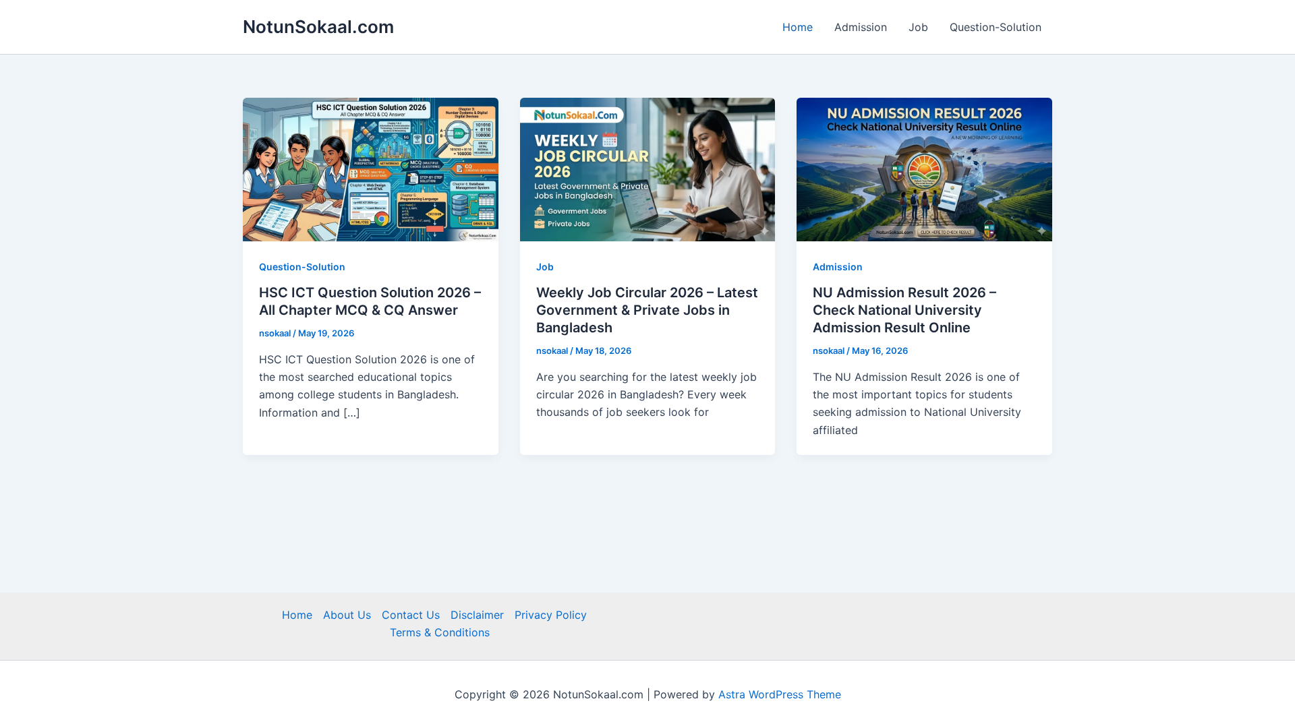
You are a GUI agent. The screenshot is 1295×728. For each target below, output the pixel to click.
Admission (860, 27)
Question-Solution (995, 27)
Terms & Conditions (440, 632)
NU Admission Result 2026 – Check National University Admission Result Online (904, 310)
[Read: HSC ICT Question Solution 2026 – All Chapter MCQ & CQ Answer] (370, 168)
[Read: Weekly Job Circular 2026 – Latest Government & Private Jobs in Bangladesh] (648, 168)
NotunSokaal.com (318, 26)
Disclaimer (477, 614)
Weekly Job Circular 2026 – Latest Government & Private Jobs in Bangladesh (647, 310)
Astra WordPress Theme (779, 694)
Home (797, 27)
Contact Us (411, 614)
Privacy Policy (551, 614)
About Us (347, 614)
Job (918, 27)
